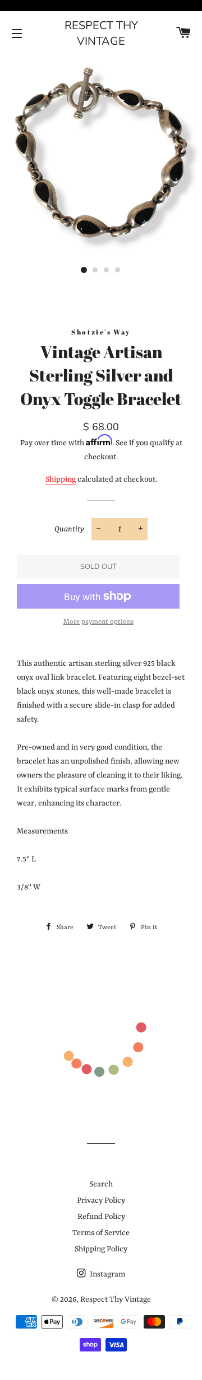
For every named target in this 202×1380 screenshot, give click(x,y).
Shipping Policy (101, 1249)
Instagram (106, 1274)
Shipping (60, 479)
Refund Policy (101, 1216)
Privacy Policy (101, 1200)
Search (101, 1184)
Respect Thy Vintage (101, 33)
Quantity (69, 529)
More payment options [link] (98, 622)
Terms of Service (101, 1232)
